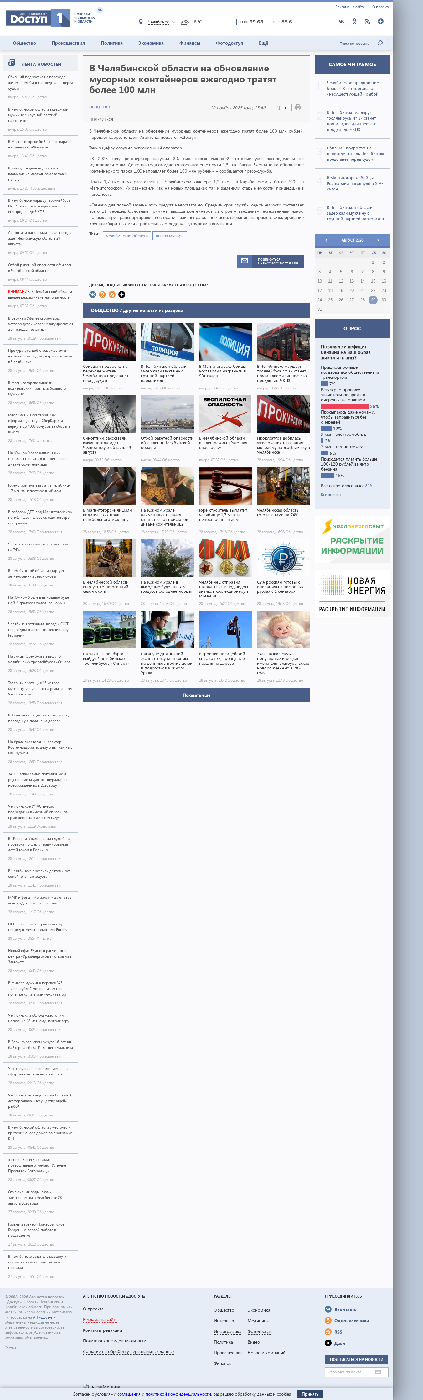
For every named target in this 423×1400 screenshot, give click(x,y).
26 (341, 300)
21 (362, 291)
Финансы (189, 43)
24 (319, 300)
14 (362, 281)
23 (384, 291)
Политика (112, 43)
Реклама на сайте (350, 7)
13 (351, 281)
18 (330, 291)
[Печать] (298, 109)
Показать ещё (196, 695)
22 (373, 291)
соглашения (129, 1394)
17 (319, 291)
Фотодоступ (229, 43)
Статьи (10, 1348)
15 (373, 281)
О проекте (381, 7)
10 (319, 281)
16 (384, 281)
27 (351, 300)
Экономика (151, 43)
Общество (24, 43)
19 (341, 291)
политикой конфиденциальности (178, 1394)
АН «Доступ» (44, 1317)
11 (330, 281)
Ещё (263, 43)
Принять (310, 1394)
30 (384, 300)
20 (351, 291)
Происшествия (68, 43)
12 (341, 281)
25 (330, 300)
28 (362, 300)
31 (319, 309)
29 (373, 300)
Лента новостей (41, 64)
